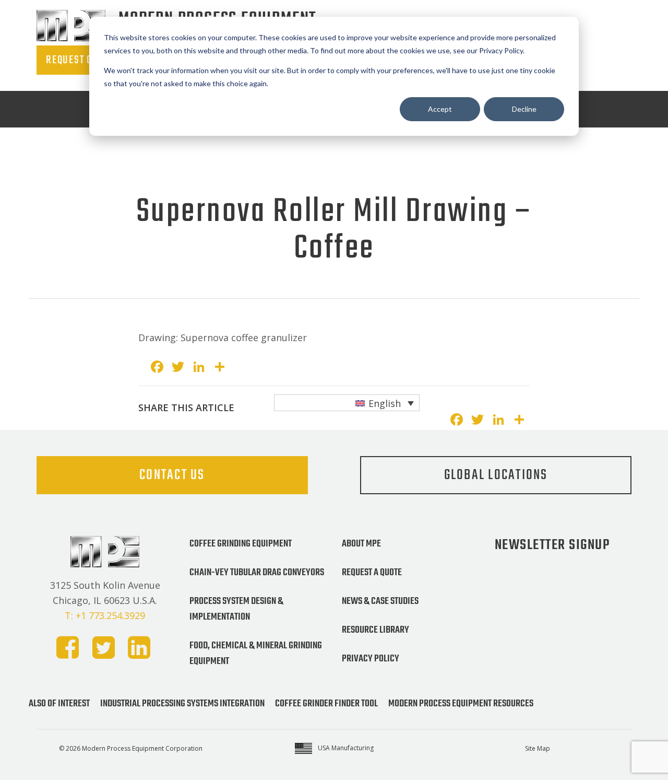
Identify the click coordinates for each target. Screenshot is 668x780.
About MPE (361, 544)
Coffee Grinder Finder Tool (326, 704)
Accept (440, 108)
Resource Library (375, 630)
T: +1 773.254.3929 (105, 615)
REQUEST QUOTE (80, 60)
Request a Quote (372, 572)
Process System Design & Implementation (236, 609)
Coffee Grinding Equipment (240, 544)
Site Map (537, 748)
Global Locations (496, 475)
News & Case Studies (380, 601)
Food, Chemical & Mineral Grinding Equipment (255, 653)
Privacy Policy (370, 659)
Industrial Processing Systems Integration (182, 704)
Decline (524, 108)
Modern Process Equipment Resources (460, 704)
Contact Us (172, 475)
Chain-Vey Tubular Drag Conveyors (256, 572)
